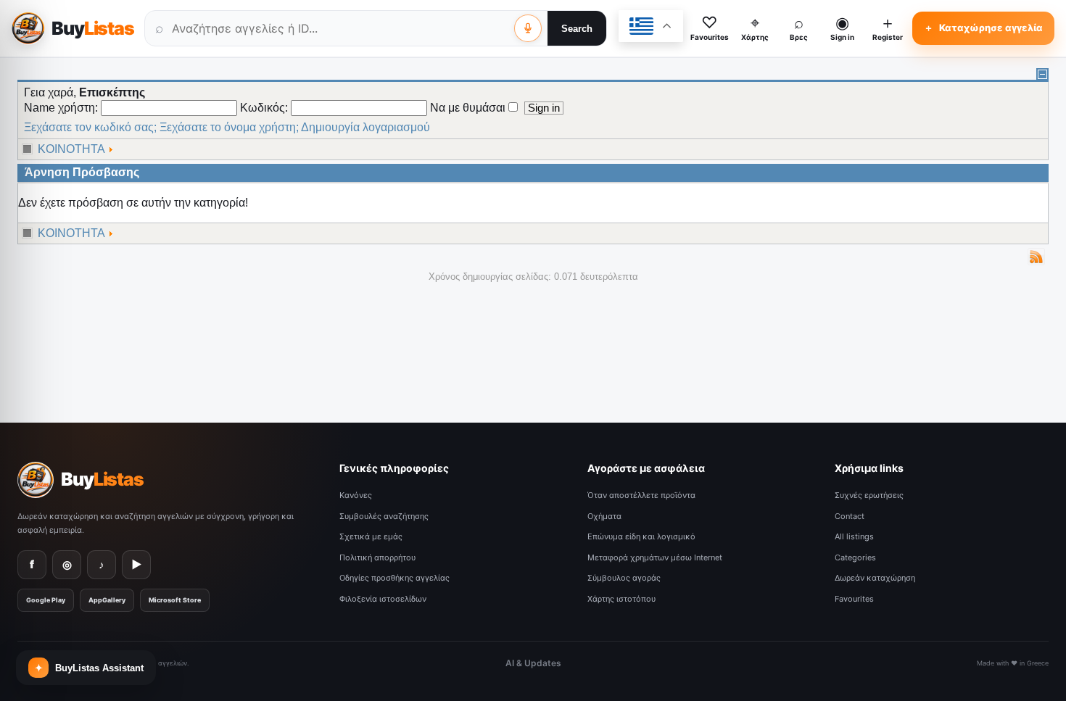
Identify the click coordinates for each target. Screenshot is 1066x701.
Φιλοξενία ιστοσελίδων (382, 599)
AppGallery (106, 600)
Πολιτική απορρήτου (377, 557)
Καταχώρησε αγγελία (983, 27)
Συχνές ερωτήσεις (869, 495)
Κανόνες (355, 495)
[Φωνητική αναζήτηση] (528, 28)
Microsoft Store (175, 600)
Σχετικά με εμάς (370, 536)
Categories (855, 557)
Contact (849, 516)
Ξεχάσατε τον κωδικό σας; (90, 127)
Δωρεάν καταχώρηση (875, 578)
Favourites (854, 599)
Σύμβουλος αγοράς (624, 578)
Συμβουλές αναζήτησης (384, 516)
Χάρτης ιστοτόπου (621, 599)
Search (576, 28)
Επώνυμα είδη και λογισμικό (641, 536)
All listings (854, 536)
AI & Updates (533, 663)
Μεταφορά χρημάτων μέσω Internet (654, 557)
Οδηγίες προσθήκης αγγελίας (394, 578)
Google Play (45, 600)
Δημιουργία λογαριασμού (365, 127)
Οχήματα (604, 516)
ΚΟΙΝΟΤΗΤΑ (71, 149)
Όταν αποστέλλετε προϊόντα (641, 495)
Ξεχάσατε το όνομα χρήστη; (229, 127)
